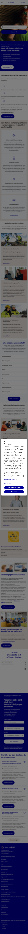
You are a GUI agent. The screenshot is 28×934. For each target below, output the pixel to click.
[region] (14, 466)
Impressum (14, 479)
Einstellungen (7, 483)
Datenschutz (7, 479)
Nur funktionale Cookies (14, 487)
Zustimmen (14, 491)
